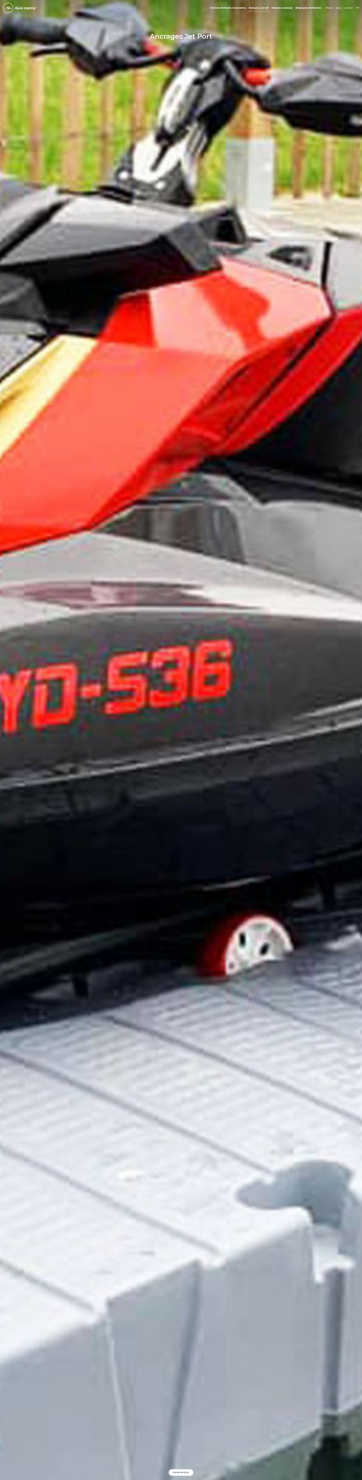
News (339, 8)
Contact (348, 8)
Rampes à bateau (282, 8)
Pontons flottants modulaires (228, 8)
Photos (329, 8)
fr (357, 8)
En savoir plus (181, 1472)
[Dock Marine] (19, 8)
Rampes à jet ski (259, 8)
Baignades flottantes (308, 8)
